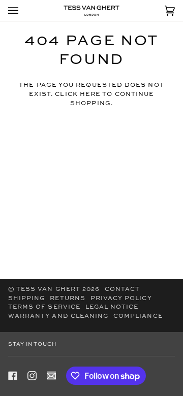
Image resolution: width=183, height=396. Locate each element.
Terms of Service (44, 307)
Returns (67, 298)
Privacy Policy (121, 298)
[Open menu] (23, 10)
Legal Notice (112, 307)
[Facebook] (12, 375)
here (90, 94)
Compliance (138, 316)
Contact (122, 289)
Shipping (26, 298)
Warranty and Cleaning (58, 316)
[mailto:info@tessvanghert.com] (51, 375)
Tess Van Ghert (48, 289)
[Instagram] (32, 375)
